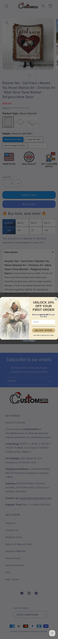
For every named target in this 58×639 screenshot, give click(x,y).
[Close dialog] (56, 299)
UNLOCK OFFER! (43, 330)
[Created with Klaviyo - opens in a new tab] (29, 341)
